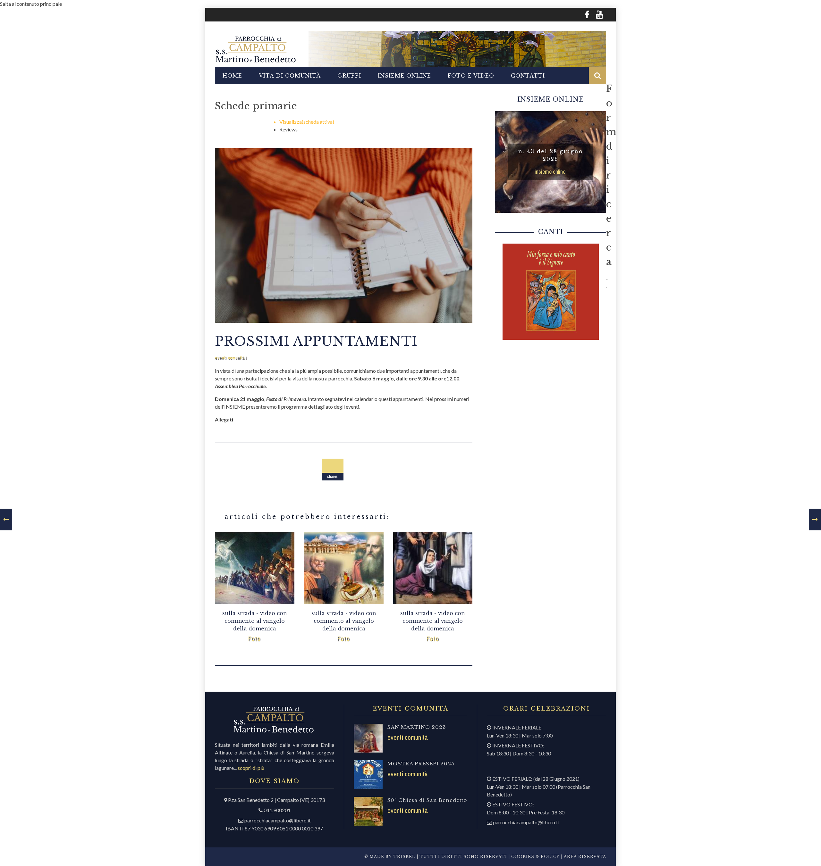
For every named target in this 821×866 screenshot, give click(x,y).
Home (232, 75)
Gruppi (349, 75)
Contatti (528, 75)
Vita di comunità (290, 75)
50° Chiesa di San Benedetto (427, 800)
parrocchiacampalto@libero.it (277, 820)
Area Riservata (585, 856)
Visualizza (306, 122)
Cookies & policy (535, 856)
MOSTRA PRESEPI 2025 (420, 764)
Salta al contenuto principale (31, 4)
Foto (254, 638)
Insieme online (404, 75)
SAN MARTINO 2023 (416, 727)
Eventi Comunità (230, 358)
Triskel (404, 856)
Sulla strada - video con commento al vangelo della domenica (254, 621)
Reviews (288, 129)
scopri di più (251, 768)
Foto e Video (471, 75)
